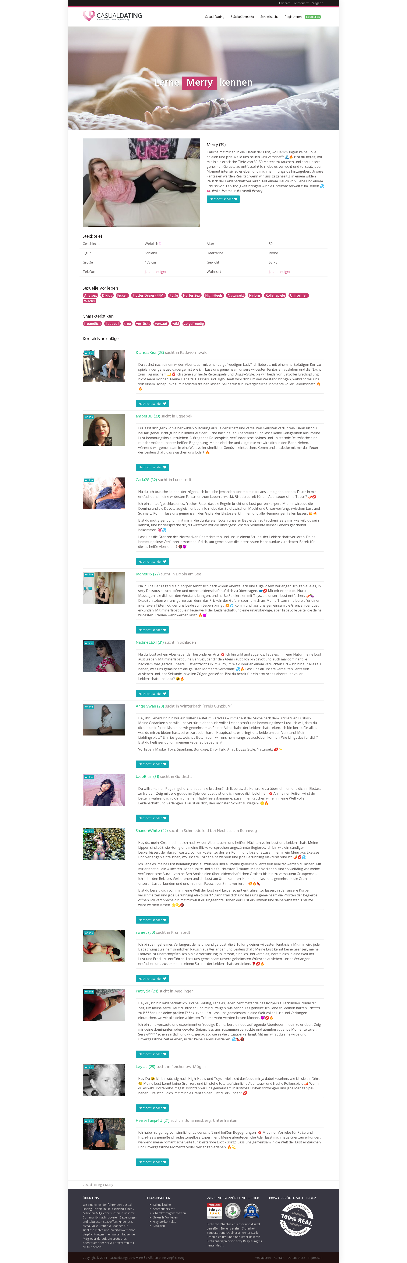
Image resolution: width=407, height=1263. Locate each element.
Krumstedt (180, 932)
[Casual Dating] (112, 17)
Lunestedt (182, 480)
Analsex (90, 295)
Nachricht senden (221, 199)
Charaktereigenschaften (169, 1213)
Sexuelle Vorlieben (165, 1217)
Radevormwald (194, 352)
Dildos (107, 295)
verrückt (143, 323)
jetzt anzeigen (156, 271)
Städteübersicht (242, 17)
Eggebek (184, 416)
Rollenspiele (275, 295)
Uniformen (299, 295)
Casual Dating (214, 17)
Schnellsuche (270, 17)
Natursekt (236, 295)
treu (127, 323)
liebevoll (112, 323)
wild (175, 323)
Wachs (89, 301)
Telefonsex (301, 3)
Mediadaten (262, 1258)
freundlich (92, 323)
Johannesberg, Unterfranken (211, 1120)
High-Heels (214, 295)
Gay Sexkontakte (164, 1222)
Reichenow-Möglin (188, 1066)
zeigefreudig (194, 323)
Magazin (317, 3)
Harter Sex (191, 295)
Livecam (284, 3)
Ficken (122, 295)
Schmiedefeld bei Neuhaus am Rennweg (220, 830)
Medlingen (184, 991)
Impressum (315, 1258)
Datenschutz (296, 1258)
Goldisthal (184, 776)
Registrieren (302, 17)
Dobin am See (188, 574)
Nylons (255, 295)
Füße (174, 295)
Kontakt (279, 1258)
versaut (161, 323)
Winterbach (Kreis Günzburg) (206, 706)
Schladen (188, 642)
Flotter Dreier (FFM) (148, 295)
